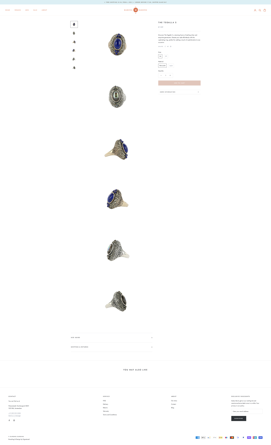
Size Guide (75, 337)
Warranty (106, 411)
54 (160, 56)
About (44, 10)
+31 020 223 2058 (14, 413)
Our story (174, 401)
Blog (172, 408)
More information (167, 92)
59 (166, 56)
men (27, 10)
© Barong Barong (16, 436)
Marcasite (162, 65)
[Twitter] (168, 46)
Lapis (171, 65)
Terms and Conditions (110, 415)
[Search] (260, 10)
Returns (105, 408)
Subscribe (238, 418)
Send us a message (14, 416)
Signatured (26, 439)
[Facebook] (165, 46)
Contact (173, 404)
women (18, 10)
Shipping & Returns (79, 347)
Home (7, 10)
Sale (35, 10)
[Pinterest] (170, 46)
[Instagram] (14, 420)
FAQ (104, 401)
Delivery (105, 404)
